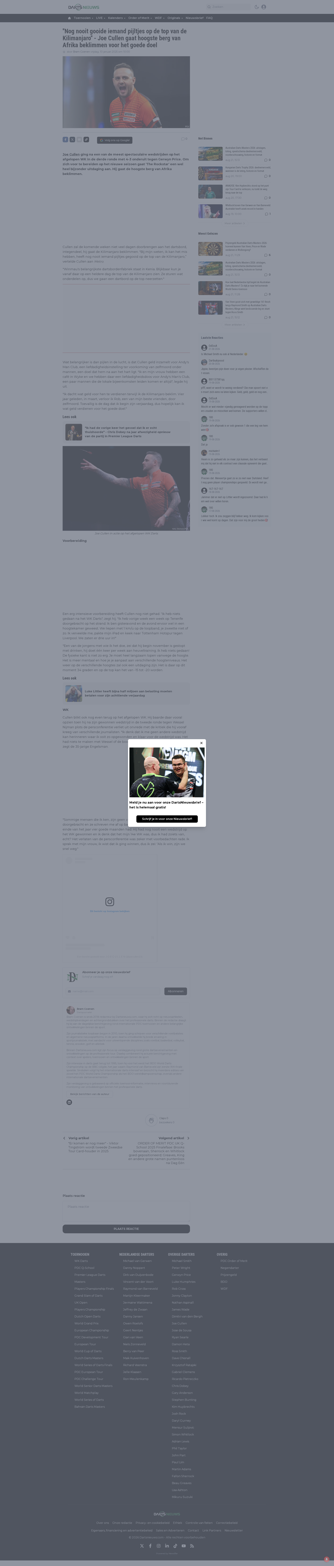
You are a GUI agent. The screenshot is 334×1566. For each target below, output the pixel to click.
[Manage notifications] (326, 1559)
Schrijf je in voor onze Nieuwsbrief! (167, 819)
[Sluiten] (201, 743)
